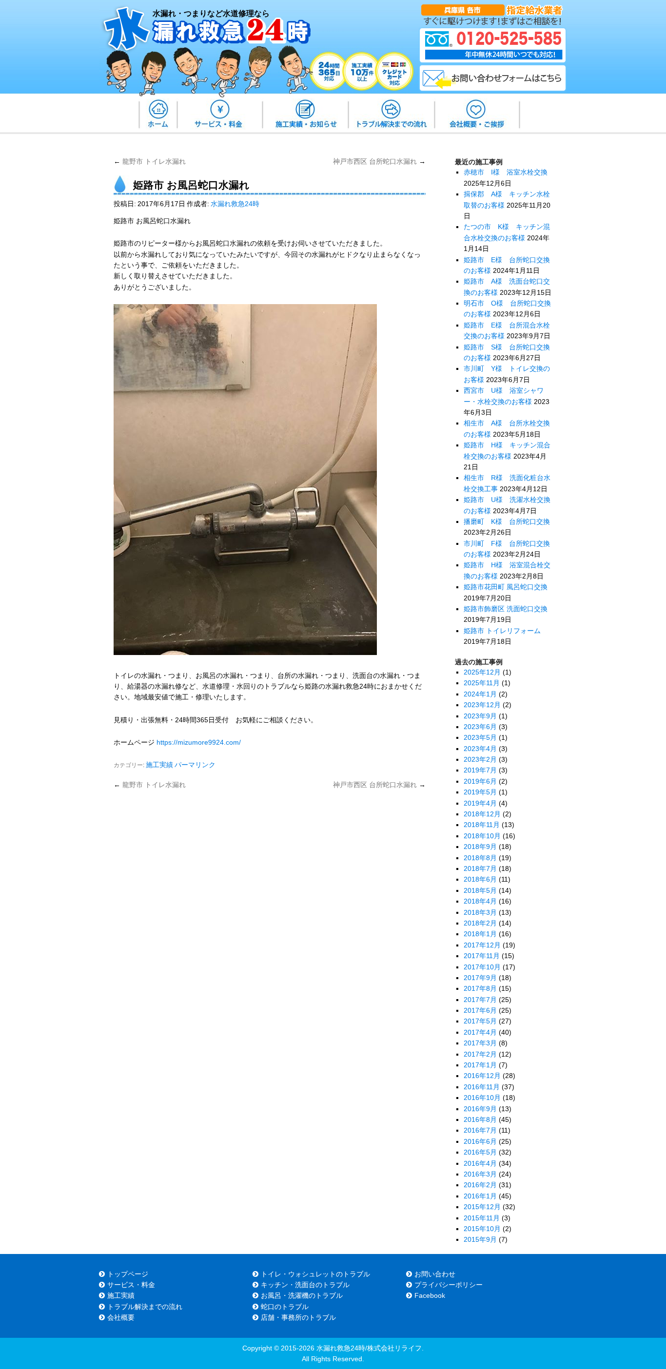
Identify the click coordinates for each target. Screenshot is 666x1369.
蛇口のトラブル (285, 1307)
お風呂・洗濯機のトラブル (302, 1295)
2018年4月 (480, 901)
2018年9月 (480, 846)
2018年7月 (480, 868)
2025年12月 (482, 672)
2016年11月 (482, 1087)
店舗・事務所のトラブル (298, 1317)
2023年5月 (480, 737)
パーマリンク (195, 765)
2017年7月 (480, 999)
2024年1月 (480, 694)
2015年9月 (480, 1239)
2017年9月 (480, 978)
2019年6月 (480, 781)
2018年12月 (482, 814)
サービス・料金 (131, 1285)
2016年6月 (480, 1141)
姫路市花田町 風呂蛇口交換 (506, 587)
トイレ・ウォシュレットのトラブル (315, 1274)
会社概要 (121, 1317)
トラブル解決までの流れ (144, 1307)
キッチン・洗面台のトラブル (305, 1285)
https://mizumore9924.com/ (199, 742)
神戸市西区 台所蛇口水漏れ (379, 161)
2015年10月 (482, 1229)
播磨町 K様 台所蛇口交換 (507, 521)
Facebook (429, 1295)
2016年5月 (480, 1152)
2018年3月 (480, 912)
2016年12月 (482, 1076)
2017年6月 (480, 1010)
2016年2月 (480, 1185)
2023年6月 (480, 727)
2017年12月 (482, 945)
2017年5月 (480, 1021)
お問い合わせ (434, 1274)
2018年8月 (480, 858)
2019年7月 (480, 770)
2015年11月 (482, 1218)
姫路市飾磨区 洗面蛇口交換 (506, 609)
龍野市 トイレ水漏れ (150, 161)
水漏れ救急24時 (235, 204)
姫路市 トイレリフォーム (502, 631)
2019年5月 (480, 792)
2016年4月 (480, 1163)
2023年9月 (480, 716)
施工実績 (159, 765)
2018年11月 (482, 825)
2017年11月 (482, 956)
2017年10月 (482, 967)
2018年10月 (482, 836)
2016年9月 (480, 1109)
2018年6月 (480, 879)
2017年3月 (480, 1043)
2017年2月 (480, 1054)
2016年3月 (480, 1174)
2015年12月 (482, 1207)
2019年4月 (480, 803)
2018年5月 (480, 890)
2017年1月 (480, 1065)
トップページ (127, 1274)
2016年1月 (480, 1196)
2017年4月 (480, 1032)
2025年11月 (482, 683)
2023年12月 (482, 705)
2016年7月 (480, 1130)
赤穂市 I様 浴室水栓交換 (506, 172)
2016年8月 (480, 1119)
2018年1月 (480, 934)
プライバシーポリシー (448, 1285)
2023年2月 (480, 759)
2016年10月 (482, 1097)
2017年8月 (480, 988)
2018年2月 (480, 923)
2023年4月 (480, 748)
